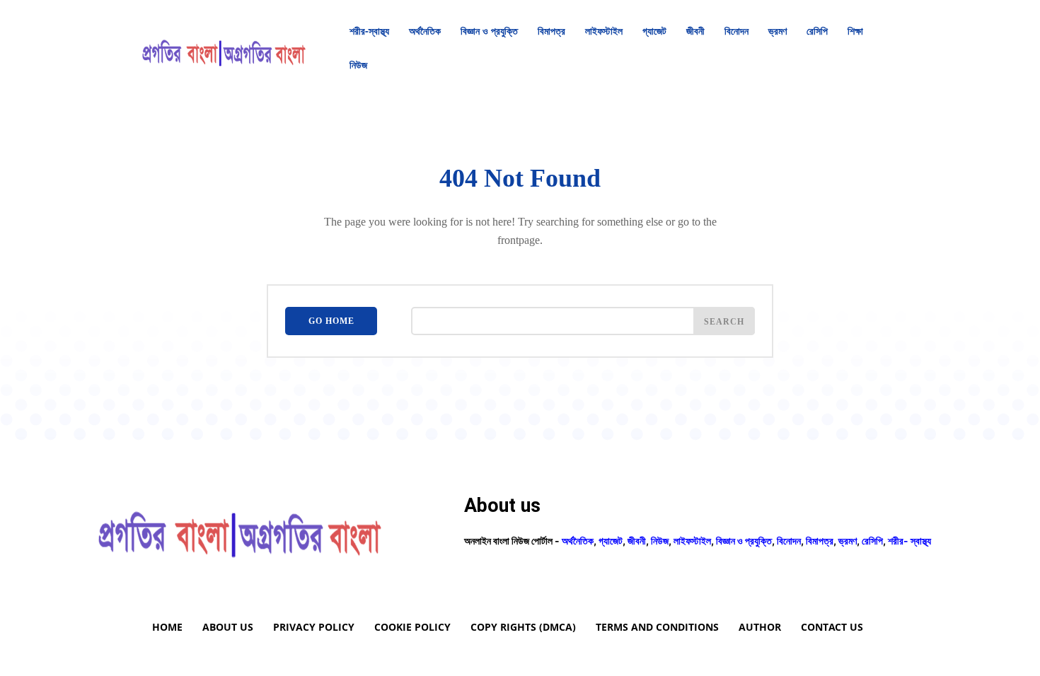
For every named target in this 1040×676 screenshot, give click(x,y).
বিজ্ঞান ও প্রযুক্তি (744, 541)
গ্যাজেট (611, 541)
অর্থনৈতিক (578, 541)
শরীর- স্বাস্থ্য (909, 541)
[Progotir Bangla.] (224, 48)
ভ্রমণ (847, 541)
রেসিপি (872, 541)
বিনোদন (789, 541)
